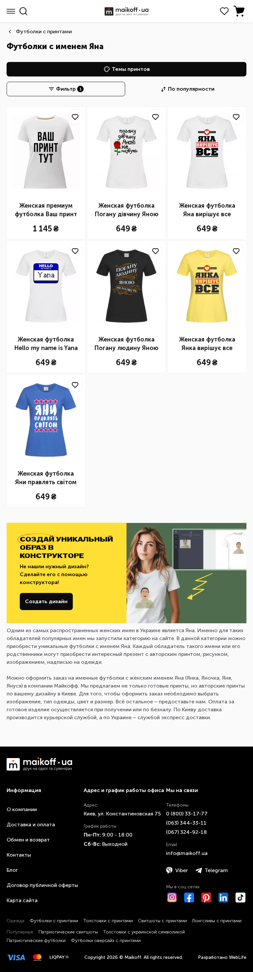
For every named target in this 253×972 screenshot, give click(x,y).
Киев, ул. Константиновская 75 (122, 813)
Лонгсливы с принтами (216, 921)
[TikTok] (240, 897)
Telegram (216, 870)
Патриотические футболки (36, 940)
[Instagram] (172, 897)
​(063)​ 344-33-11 (186, 823)
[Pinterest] (206, 897)
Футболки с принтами (44, 31)
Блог (12, 870)
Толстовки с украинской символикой (144, 932)
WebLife (237, 957)
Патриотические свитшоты (68, 932)
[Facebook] (189, 897)
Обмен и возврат (28, 840)
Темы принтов (131, 69)
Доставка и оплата (31, 824)
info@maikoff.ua (187, 853)
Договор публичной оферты (42, 885)
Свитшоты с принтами (162, 921)
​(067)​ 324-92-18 (186, 832)
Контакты (19, 855)
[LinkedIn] (223, 897)
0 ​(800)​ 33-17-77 (187, 813)
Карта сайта (22, 900)
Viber (181, 870)
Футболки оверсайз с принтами (106, 940)
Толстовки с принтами (108, 921)
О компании (22, 809)
